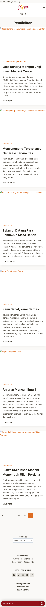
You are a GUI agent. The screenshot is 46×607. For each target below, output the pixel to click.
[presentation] (23, 42)
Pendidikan (21, 62)
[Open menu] (44, 7)
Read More (9, 101)
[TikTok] (32, 575)
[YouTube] (27, 575)
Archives (23, 537)
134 (24, 515)
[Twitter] (19, 575)
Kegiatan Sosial (9, 62)
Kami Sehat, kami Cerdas (21, 309)
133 (18, 515)
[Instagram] (23, 575)
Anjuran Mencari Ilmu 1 (19, 389)
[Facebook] (14, 575)
